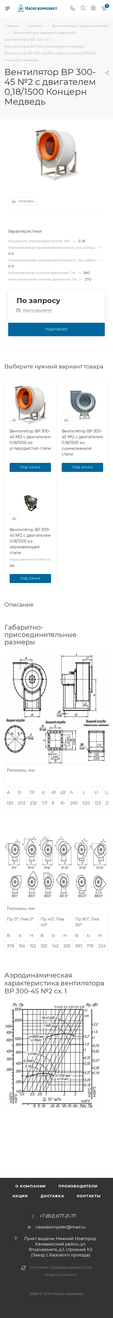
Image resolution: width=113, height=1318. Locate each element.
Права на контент (61, 1275)
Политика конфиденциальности (61, 1268)
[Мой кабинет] (93, 8)
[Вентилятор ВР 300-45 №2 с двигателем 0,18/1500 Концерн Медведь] (56, 154)
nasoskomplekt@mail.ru (61, 1227)
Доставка (52, 1196)
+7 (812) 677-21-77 (57, 1216)
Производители (77, 1186)
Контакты (89, 1196)
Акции (20, 1196)
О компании (30, 1186)
